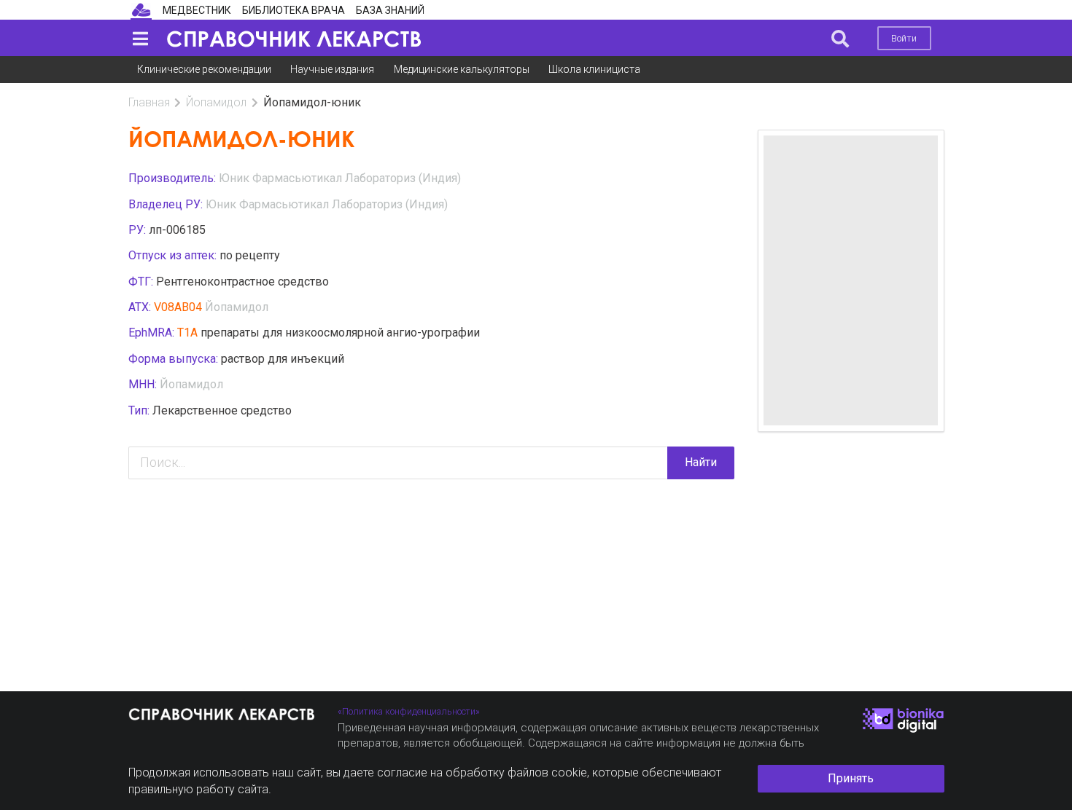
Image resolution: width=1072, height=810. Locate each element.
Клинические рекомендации (204, 69)
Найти (701, 462)
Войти (904, 38)
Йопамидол (216, 102)
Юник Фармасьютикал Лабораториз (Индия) (340, 178)
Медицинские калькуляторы (461, 69)
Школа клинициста (594, 69)
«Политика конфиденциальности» (409, 711)
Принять (851, 778)
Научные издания (332, 69)
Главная (149, 102)
